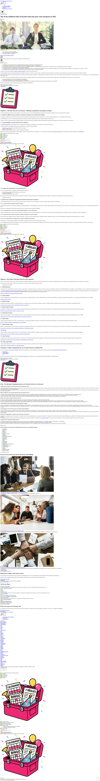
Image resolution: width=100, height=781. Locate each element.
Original (1, 658)
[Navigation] (2, 12)
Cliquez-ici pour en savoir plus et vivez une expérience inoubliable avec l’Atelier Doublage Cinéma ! (17, 328)
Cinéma (1, 642)
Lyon (1, 632)
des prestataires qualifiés (45, 417)
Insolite (1, 653)
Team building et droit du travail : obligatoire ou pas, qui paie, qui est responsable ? (14, 492)
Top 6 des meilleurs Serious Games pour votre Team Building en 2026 (12, 530)
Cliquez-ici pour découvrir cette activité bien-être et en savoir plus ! (11, 293)
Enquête (1, 648)
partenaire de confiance (76, 406)
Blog (1, 14)
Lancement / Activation (4, 655)
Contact (1, 627)
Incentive (1, 650)
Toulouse (1, 637)
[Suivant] (5, 669)
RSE (1, 660)
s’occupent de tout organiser (23, 356)
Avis (1, 626)
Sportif (1, 662)
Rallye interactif (5, 352)
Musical (1, 656)
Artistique (2, 639)
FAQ (1, 628)
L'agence (3, 7)
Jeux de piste (2, 654)
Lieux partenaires (3, 624)
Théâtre (1, 665)
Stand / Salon (2, 663)
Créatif (1, 645)
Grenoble (1, 636)
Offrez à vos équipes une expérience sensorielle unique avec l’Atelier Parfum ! (13, 322)
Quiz (1, 659)
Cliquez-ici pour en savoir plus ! (5, 299)
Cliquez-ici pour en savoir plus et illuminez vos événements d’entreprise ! (12, 345)
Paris (1, 631)
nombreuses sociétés (57, 131)
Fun (1, 649)
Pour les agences (3, 621)
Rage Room (5, 351)
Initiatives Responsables (4, 651)
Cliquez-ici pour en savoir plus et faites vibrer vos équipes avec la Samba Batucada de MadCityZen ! (16, 339)
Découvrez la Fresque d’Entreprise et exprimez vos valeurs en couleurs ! (12, 310)
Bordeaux (2, 634)
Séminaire (2, 664)
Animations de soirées (6, 6)
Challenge (2, 641)
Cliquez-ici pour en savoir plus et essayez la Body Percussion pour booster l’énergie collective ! (16, 316)
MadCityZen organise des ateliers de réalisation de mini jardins (16, 290)
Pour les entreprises (3, 622)
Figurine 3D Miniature (7, 599)
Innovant (1, 652)
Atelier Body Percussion (8, 588)
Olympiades (2, 657)
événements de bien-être (6, 124)
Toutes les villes (3, 630)
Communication (3, 643)
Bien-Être (2, 640)
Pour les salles (2, 623)
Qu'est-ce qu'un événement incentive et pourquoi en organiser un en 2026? (12, 567)
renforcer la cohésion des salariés (19, 71)
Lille (1, 635)
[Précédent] (1, 669)
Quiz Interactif (5, 353)
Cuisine (1, 646)
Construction (2, 644)
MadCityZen (82, 131)
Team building (4, 14)
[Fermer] (0, 671)
